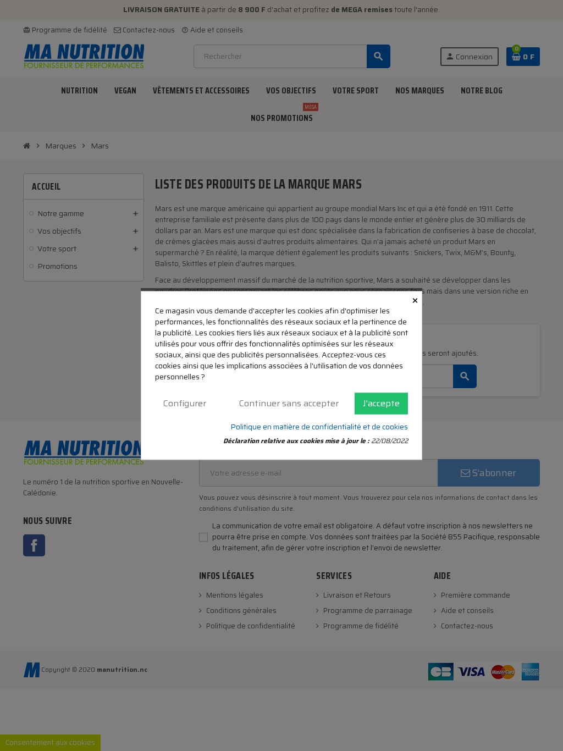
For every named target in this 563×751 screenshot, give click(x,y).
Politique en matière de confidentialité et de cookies (319, 426)
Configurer (184, 403)
